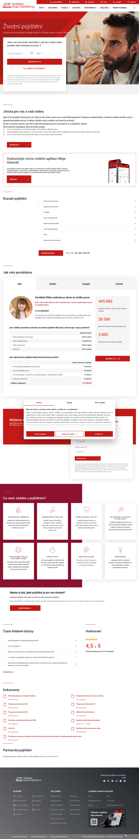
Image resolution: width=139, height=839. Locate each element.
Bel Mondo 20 (53, 756)
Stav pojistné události (58, 810)
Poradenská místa (94, 801)
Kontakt (118, 2)
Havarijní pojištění (22, 805)
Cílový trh (11, 728)
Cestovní (19, 796)
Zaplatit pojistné (56, 801)
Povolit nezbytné (40, 434)
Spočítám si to (111, 358)
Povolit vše (99, 434)
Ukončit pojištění (75, 805)
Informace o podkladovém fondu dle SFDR (22, 720)
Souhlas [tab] (39, 403)
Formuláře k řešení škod (59, 823)
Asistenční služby (56, 814)
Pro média (110, 801)
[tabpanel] (69, 343)
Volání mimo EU (75, 814)
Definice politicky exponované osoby (88, 728)
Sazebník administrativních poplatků (88, 720)
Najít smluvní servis (57, 819)
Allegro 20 (43, 756)
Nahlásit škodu (56, 796)
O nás (90, 796)
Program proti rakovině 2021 (86, 704)
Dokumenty (73, 796)
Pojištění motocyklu (22, 810)
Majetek (19, 814)
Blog (108, 796)
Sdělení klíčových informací (85, 712)
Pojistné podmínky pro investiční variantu (22, 696)
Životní (37, 805)
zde (21, 84)
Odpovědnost (39, 796)
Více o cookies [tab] (100, 403)
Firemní (37, 810)
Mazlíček (38, 801)
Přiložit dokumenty (57, 805)
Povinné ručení (21, 801)
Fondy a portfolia (75, 810)
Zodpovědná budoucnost (115, 805)
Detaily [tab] (69, 403)
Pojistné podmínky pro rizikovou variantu (89, 696)
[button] (134, 8)
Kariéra (90, 805)
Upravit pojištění (75, 801)
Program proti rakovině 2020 (18, 712)
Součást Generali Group (115, 836)
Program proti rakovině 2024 (18, 704)
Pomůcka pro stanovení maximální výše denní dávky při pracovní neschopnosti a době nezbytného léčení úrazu (45, 736)
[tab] (19, 283)
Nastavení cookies (68, 434)
